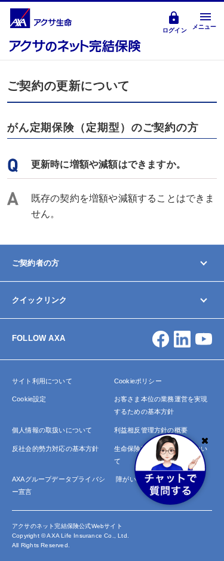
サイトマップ (34, 372)
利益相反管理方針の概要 (151, 430)
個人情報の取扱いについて (52, 430)
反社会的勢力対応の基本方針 (55, 448)
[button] (160, 339)
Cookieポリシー (138, 381)
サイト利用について (42, 381)
